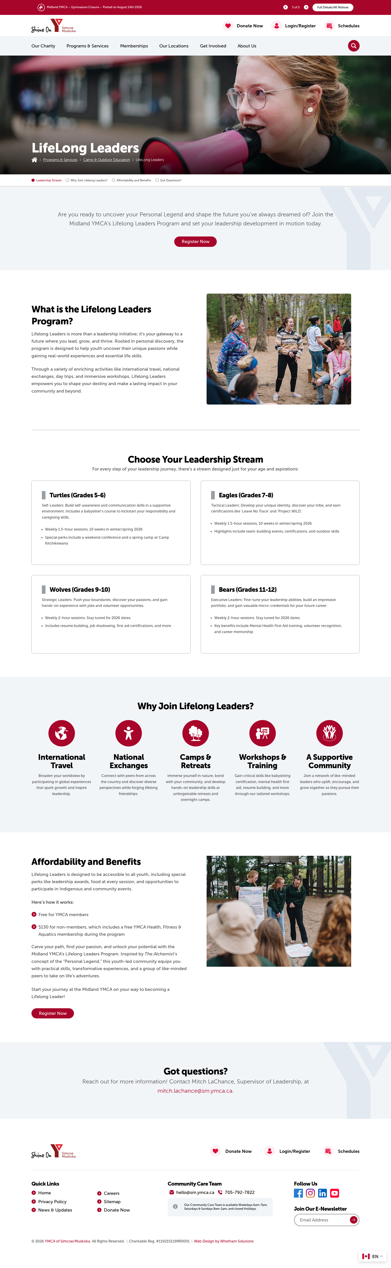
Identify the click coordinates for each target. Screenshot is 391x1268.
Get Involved (213, 45)
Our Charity (43, 45)
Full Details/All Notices (332, 7)
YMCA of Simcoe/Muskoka (67, 1241)
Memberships (134, 45)
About (247, 45)
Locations (173, 45)
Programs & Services (88, 45)
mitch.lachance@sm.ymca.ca (194, 1091)
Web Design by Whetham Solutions (224, 1241)
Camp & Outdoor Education (106, 160)
